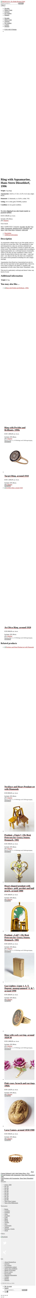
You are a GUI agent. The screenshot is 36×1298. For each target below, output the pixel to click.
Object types (8, 20)
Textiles (6, 1222)
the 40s (6, 1191)
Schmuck (18, 230)
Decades (6, 8)
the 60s (6, 1194)
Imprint (6, 1278)
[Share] (5, 1295)
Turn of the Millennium (11, 1203)
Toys (5, 1224)
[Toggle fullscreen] (3, 1295)
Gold (6, 230)
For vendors (7, 13)
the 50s (6, 1193)
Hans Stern (11, 230)
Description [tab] (7, 233)
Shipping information (10, 1275)
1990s (2, 228)
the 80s (6, 1198)
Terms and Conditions (10, 1268)
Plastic (6, 1220)
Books (6, 1209)
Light (6, 1217)
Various (6, 1227)
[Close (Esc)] (7, 1295)
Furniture (7, 1212)
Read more (7, 486)
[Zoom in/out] (1, 1295)
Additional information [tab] (11, 235)
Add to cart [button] (7, 442)
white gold (25, 230)
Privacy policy (8, 1272)
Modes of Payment (9, 1270)
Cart (6, 1291)
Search (21, 3)
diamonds (26, 228)
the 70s (6, 1196)
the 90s (28, 227)
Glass (6, 1214)
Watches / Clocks (9, 1229)
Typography (8, 1225)
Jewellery (22, 227)
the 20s (6, 1188)
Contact (6, 25)
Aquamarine (8, 228)
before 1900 (7, 1185)
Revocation (7, 1273)
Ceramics (7, 1211)
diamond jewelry (18, 228)
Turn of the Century (10, 1201)
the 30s (6, 1189)
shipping (6, 220)
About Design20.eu (10, 1262)
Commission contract (10, 1267)
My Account (8, 1286)
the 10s (6, 1186)
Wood (6, 1230)
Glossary (7, 12)
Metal (6, 1219)
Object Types (8, 10)
